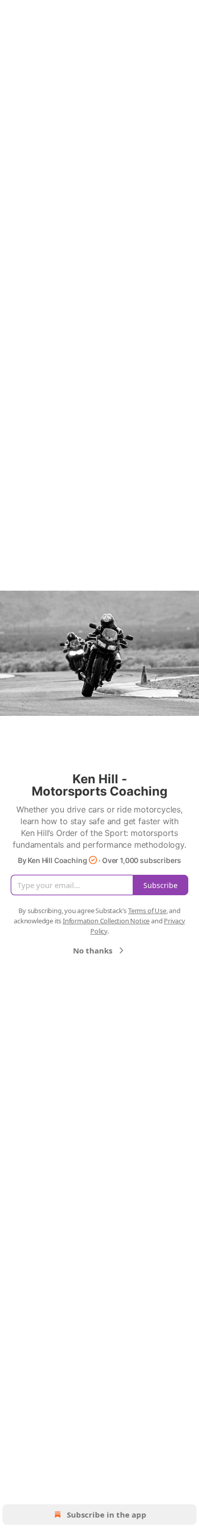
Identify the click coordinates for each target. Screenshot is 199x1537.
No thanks (92, 950)
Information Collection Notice (106, 920)
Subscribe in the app (106, 1514)
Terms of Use (147, 910)
